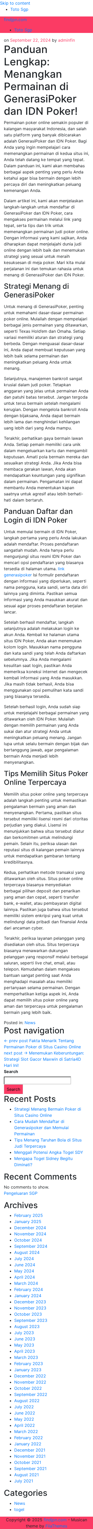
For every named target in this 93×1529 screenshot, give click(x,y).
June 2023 (24, 1338)
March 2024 (26, 1283)
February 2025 (28, 1215)
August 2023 (27, 1326)
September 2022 (30, 1394)
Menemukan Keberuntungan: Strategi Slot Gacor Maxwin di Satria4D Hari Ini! (44, 1059)
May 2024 (24, 1270)
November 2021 (29, 1456)
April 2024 (24, 1277)
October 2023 (28, 1314)
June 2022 (24, 1413)
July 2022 (24, 1406)
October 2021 (27, 1462)
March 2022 (26, 1431)
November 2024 (30, 1233)
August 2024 (27, 1252)
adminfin (66, 40)
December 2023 (30, 1301)
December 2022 (30, 1375)
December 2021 (29, 1450)
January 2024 (27, 1295)
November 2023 (30, 1308)
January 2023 (27, 1369)
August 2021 (26, 1474)
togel (19, 1509)
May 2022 (24, 1419)
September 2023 (30, 1320)
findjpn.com (15, 19)
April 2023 (24, 1351)
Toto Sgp (19, 9)
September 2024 (30, 1246)
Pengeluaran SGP (20, 1193)
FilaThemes (56, 1525)
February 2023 (28, 1363)
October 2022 (28, 1388)
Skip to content (15, 3)
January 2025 (27, 1221)
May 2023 (24, 1345)
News (30, 1022)
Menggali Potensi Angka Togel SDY (48, 1152)
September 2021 (30, 1468)
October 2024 (28, 1240)
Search (11, 1071)
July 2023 (24, 1332)
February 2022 (28, 1437)
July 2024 (24, 1258)
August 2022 (27, 1400)
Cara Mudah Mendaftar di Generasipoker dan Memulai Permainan (41, 1127)
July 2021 (23, 1480)
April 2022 (24, 1425)
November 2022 (30, 1382)
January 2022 (27, 1443)
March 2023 (26, 1357)
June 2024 (24, 1264)
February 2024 (28, 1289)
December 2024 (30, 1227)
